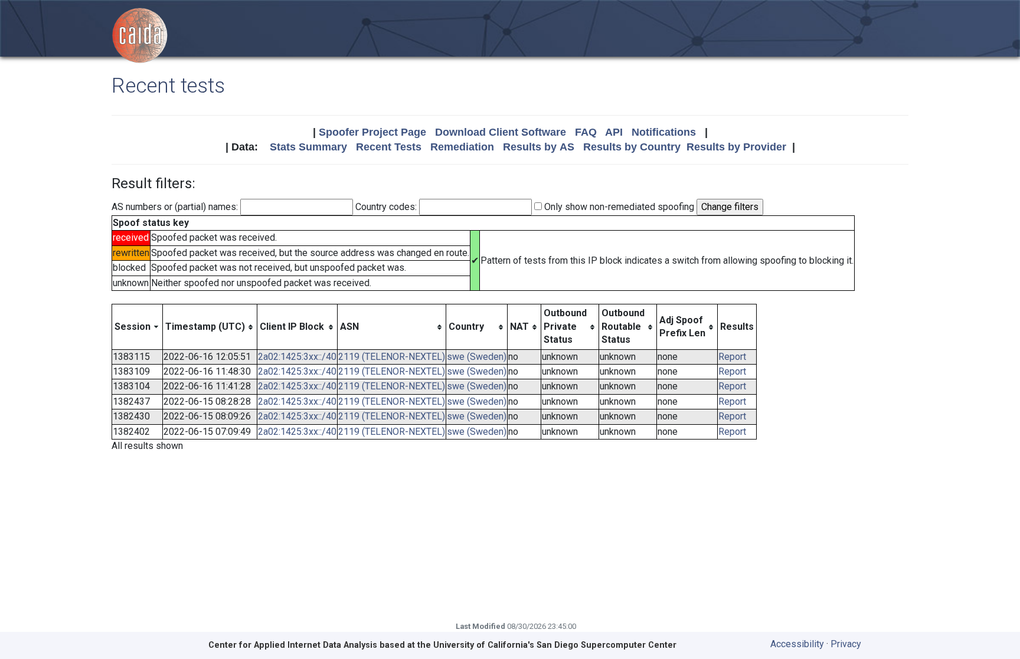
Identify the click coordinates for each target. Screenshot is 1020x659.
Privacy (846, 644)
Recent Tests (388, 147)
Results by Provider (736, 147)
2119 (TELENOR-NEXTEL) (391, 356)
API (614, 132)
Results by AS (538, 147)
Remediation (462, 147)
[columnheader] (137, 326)
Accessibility (797, 644)
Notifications (664, 132)
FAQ (586, 132)
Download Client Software (500, 132)
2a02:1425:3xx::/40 (297, 356)
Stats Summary (308, 147)
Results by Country (632, 147)
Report (732, 356)
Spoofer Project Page (372, 132)
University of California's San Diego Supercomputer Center (554, 645)
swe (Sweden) (476, 356)
